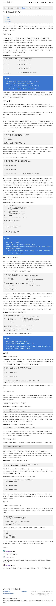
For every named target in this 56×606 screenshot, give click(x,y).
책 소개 (30, 2)
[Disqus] (28, 566)
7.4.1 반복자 (7, 17)
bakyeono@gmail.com (8, 593)
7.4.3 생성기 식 (8, 21)
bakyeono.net (6, 591)
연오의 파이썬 (8, 2)
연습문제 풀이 (43, 2)
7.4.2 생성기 (7, 19)
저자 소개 (51, 2)
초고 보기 (36, 2)
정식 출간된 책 (22, 8)
